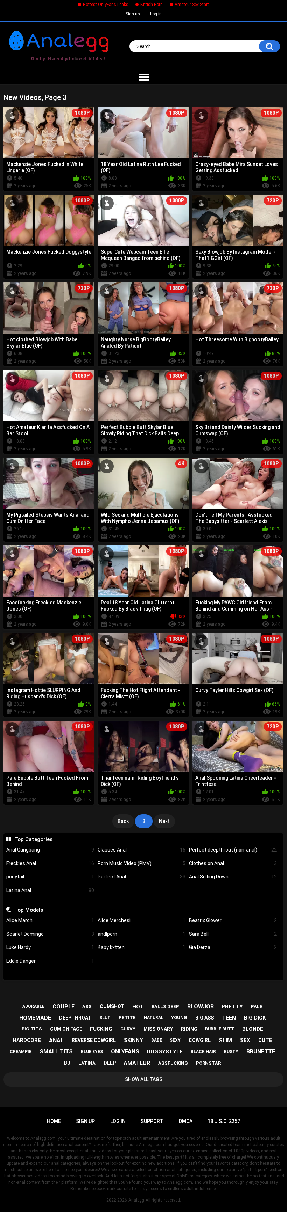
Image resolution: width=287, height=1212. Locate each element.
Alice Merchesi (142, 920)
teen (229, 1018)
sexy (175, 1040)
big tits (32, 1028)
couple (63, 1006)
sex (245, 1040)
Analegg (136, 1200)
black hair (203, 1051)
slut (105, 1017)
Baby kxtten (142, 947)
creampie (20, 1051)
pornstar (208, 1063)
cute (265, 1040)
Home (54, 1121)
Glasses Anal (142, 850)
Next (164, 821)
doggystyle (165, 1052)
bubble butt (219, 1029)
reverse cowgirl (94, 1040)
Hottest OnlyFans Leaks (105, 4)
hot (138, 1006)
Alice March (50, 920)
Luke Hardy (50, 947)
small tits (56, 1051)
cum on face (66, 1029)
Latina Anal (50, 890)
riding (189, 1029)
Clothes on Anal (233, 863)
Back (123, 821)
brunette (260, 1051)
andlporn (142, 934)
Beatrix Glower (233, 920)
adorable (33, 1006)
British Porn (151, 4)
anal (56, 1040)
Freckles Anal (50, 863)
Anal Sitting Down (233, 876)
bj (67, 1063)
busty (231, 1051)
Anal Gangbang (50, 850)
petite (127, 1017)
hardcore (27, 1040)
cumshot (112, 1006)
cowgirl (200, 1040)
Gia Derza (233, 947)
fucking (101, 1029)
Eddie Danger (50, 961)
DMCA (185, 1121)
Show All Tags (143, 1079)
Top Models (28, 910)
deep (110, 1063)
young (179, 1017)
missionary (158, 1029)
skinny (133, 1040)
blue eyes (92, 1051)
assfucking (173, 1063)
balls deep (165, 1006)
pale (256, 1006)
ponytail (50, 876)
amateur (137, 1063)
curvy (127, 1028)
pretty (232, 1006)
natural (153, 1017)
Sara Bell (233, 934)
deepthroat (75, 1018)
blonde (252, 1029)
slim (225, 1040)
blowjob (200, 1006)
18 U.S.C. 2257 (224, 1121)
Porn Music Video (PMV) (142, 863)
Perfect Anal (142, 876)
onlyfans (125, 1051)
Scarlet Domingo (50, 934)
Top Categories (33, 839)
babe (156, 1040)
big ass (204, 1018)
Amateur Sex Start (192, 4)
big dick (255, 1018)
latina (87, 1063)
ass (87, 1006)
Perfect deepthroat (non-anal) (233, 850)
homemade (35, 1018)
